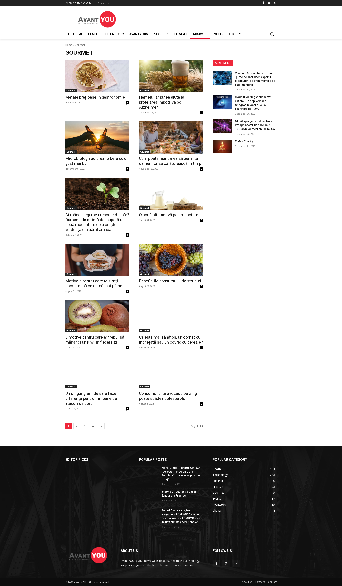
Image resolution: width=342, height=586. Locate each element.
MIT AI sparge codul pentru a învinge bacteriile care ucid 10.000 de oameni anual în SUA (255, 125)
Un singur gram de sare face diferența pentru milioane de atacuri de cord (91, 398)
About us (247, 582)
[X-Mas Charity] (222, 146)
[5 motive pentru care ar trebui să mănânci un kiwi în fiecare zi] (97, 316)
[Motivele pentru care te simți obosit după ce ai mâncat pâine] (97, 260)
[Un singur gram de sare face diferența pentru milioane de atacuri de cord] (97, 372)
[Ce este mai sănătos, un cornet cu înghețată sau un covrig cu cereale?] (171, 316)
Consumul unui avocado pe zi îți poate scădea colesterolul (168, 396)
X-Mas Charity (244, 141)
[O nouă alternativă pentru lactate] (171, 194)
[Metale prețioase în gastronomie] (97, 76)
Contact (272, 582)
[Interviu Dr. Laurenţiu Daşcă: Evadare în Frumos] (148, 496)
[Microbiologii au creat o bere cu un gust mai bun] (97, 137)
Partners (260, 582)
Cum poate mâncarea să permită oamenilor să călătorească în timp (170, 161)
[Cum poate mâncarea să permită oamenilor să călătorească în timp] (171, 137)
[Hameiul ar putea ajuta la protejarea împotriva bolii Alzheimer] (171, 76)
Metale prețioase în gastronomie (95, 97)
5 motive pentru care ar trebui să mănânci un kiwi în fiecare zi (94, 340)
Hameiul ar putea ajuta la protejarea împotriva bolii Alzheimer (162, 102)
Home (68, 45)
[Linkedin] (274, 3)
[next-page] (101, 426)
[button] (272, 34)
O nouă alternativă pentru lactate (168, 214)
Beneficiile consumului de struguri (170, 281)
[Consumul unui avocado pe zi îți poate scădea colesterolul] (171, 372)
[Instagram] (269, 3)
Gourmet (70, 90)
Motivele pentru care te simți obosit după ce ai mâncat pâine (93, 283)
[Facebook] (263, 3)
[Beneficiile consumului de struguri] (171, 260)
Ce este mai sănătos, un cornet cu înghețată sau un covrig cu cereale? (171, 340)
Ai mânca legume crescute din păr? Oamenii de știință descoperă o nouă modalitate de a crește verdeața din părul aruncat (97, 222)
